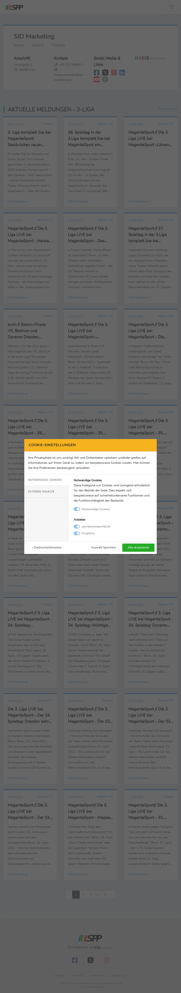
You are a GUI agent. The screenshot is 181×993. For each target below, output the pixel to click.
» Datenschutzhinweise (46, 547)
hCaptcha (88, 533)
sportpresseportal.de (96, 526)
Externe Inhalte (41, 491)
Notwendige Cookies (45, 480)
